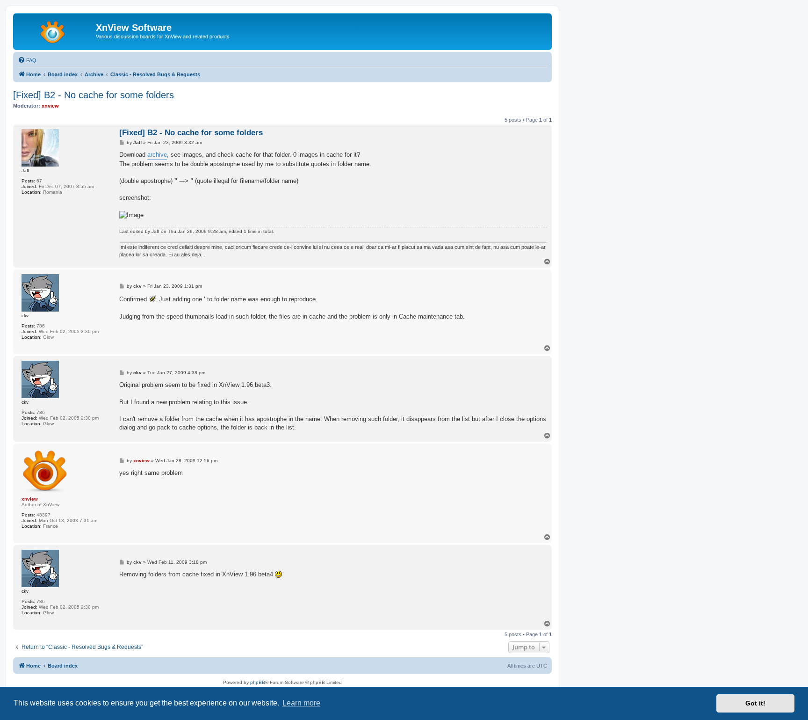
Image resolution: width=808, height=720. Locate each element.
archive (157, 154)
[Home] (55, 30)
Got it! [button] (755, 703)
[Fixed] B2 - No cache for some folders (93, 95)
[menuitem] (27, 60)
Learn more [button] (301, 703)
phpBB (257, 682)
